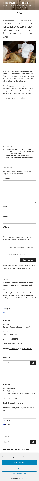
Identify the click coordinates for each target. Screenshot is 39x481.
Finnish (9, 147)
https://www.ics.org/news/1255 (14, 98)
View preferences (19, 474)
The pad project (15, 3)
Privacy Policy (23, 478)
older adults (11, 159)
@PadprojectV (14, 408)
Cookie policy (14, 478)
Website (6, 227)
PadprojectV (13, 349)
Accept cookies (19, 463)
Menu (20, 13)
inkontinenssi (24, 155)
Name (5, 206)
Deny (19, 468)
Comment (7, 178)
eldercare (10, 150)
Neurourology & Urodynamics (13, 88)
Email (5, 217)
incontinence (11, 155)
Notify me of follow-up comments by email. (18, 247)
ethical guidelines (23, 150)
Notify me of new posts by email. (14, 254)
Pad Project (26, 20)
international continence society (20, 157)
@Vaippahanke (27, 349)
